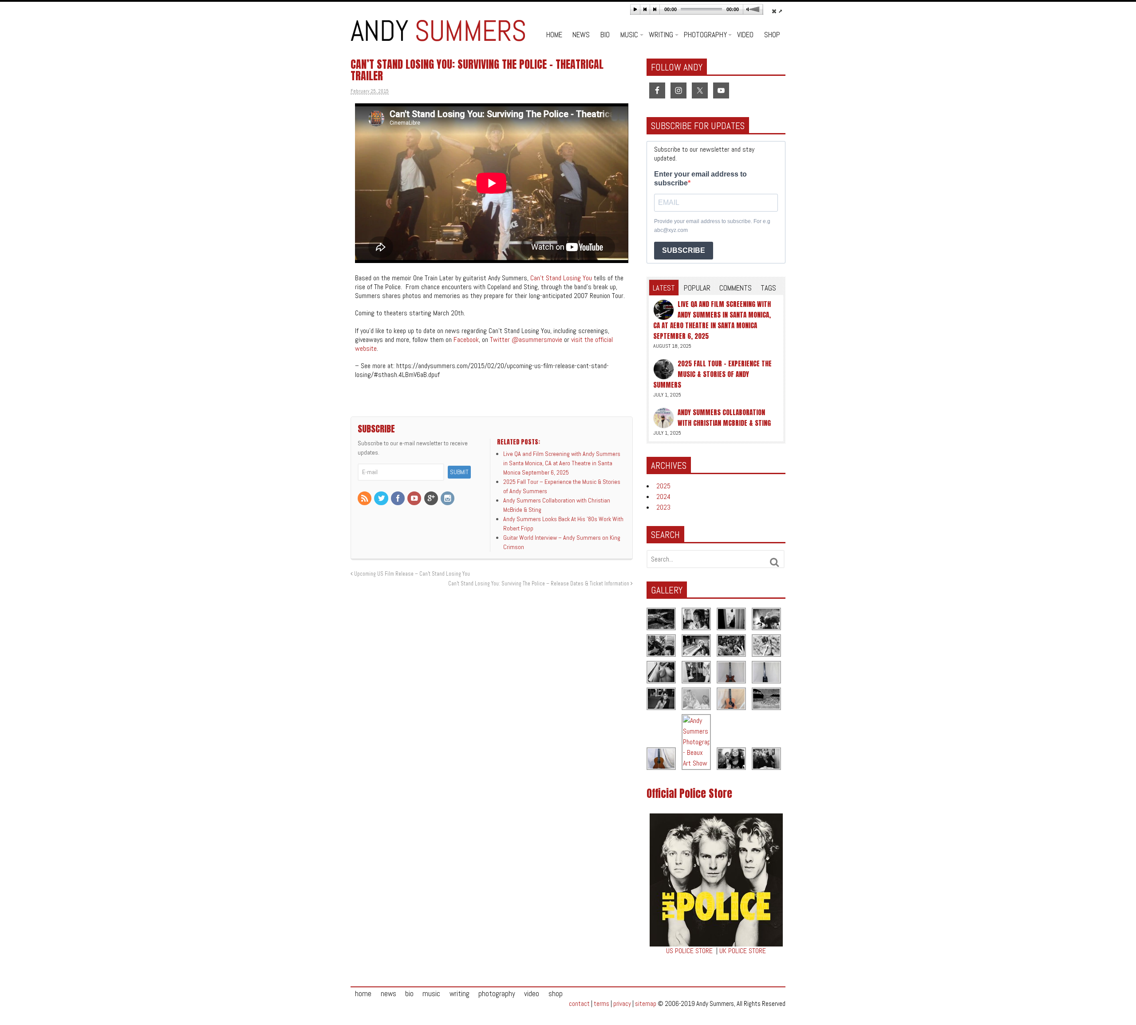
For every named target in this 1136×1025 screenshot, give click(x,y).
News (581, 34)
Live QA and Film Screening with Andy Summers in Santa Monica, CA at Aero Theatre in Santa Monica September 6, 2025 (712, 320)
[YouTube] (414, 499)
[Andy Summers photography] (767, 619)
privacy (622, 1003)
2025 (663, 486)
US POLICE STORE (689, 950)
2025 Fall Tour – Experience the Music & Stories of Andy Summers (712, 374)
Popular (697, 288)
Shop (772, 34)
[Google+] (431, 499)
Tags (768, 288)
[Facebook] (398, 499)
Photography (705, 34)
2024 (663, 496)
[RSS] (365, 499)
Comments (735, 288)
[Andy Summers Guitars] (732, 672)
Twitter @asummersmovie (526, 339)
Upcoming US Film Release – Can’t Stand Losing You (411, 573)
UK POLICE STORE (742, 950)
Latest (664, 288)
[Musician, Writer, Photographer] (438, 36)
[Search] (774, 562)
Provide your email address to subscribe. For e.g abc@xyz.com (712, 225)
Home (554, 34)
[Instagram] (448, 499)
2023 (663, 507)
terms (601, 1003)
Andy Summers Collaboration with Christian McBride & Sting (724, 417)
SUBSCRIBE (683, 250)
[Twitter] (381, 499)
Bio (605, 34)
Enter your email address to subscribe (700, 178)
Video (745, 34)
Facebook (466, 339)
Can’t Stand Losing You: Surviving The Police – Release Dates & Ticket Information (539, 583)
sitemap (645, 1003)
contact (579, 1003)
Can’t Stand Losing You (561, 278)
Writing (661, 34)
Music (629, 34)
